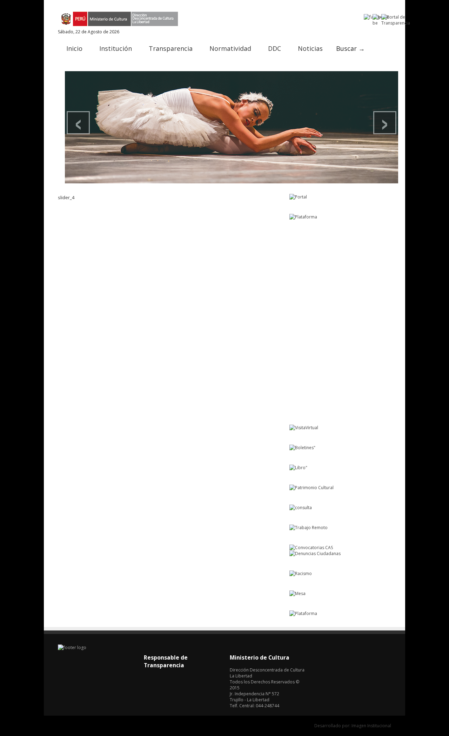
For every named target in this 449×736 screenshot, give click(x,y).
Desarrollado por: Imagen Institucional (352, 726)
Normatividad (230, 48)
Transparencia (171, 48)
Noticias (310, 48)
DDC (274, 48)
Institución (115, 48)
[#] (231, 127)
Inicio (74, 48)
